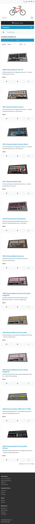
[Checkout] (33, 1)
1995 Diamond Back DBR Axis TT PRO (16, 409)
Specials (3, 502)
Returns (3, 492)
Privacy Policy (4, 484)
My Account (4, 508)
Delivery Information (6, 480)
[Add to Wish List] (17, 81)
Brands (2, 500)
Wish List (3, 512)
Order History (4, 510)
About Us (3, 482)
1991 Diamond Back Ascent (12, 107)
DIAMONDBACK (11, 32)
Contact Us (3, 490)
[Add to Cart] (6, 81)
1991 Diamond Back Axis (11, 181)
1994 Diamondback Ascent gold (14, 332)
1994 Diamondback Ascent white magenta (15, 371)
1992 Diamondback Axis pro (13, 256)
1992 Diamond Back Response (14, 219)
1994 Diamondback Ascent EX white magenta (16, 294)
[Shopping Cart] (31, 1)
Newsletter (3, 514)
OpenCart (9, 520)
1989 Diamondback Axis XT (12, 70)
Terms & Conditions (6, 478)
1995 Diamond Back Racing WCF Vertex (14, 447)
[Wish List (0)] (29, 1)
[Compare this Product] (28, 81)
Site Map (3, 494)
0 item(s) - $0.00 (18, 23)
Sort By (4, 44)
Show (21, 44)
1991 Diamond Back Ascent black (15, 144)
